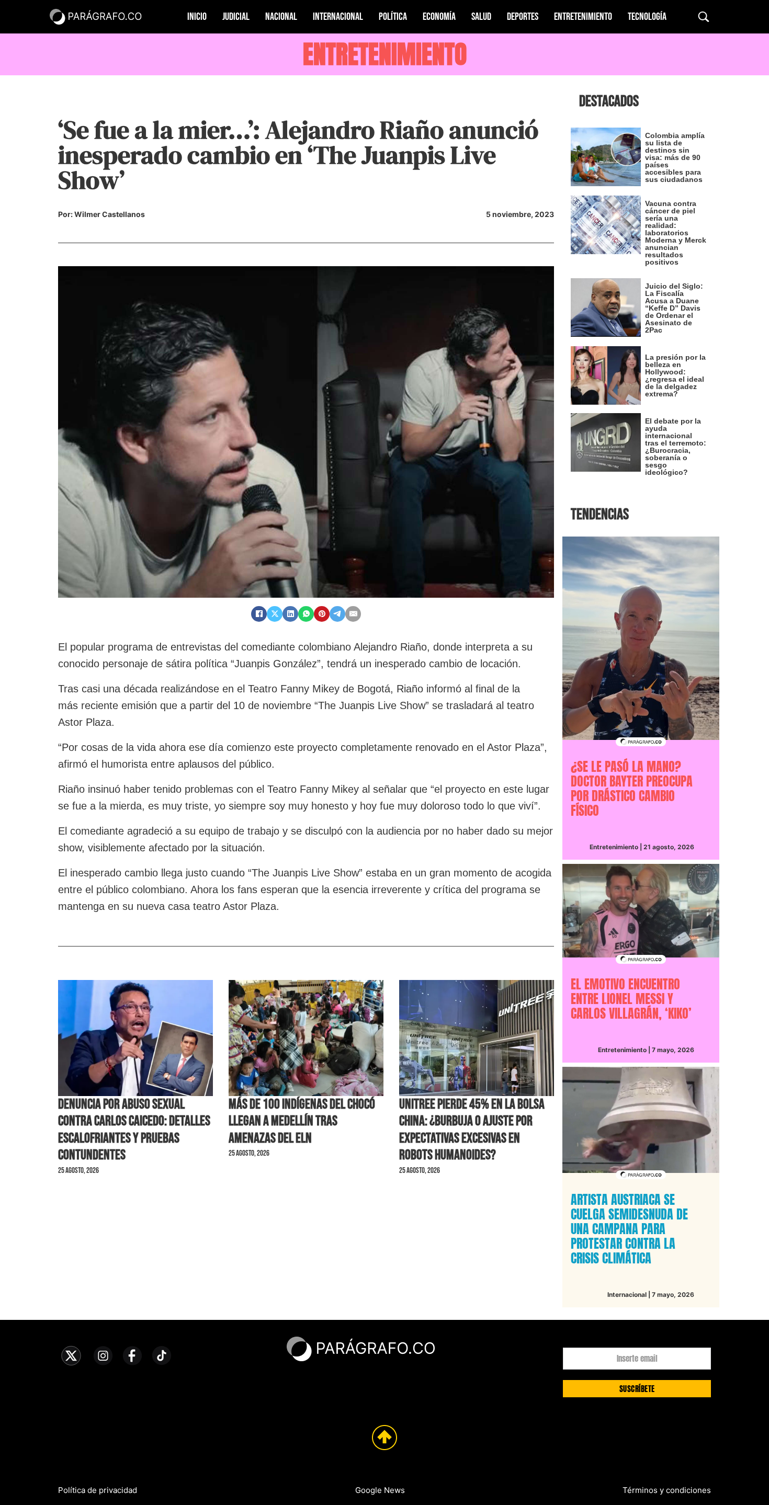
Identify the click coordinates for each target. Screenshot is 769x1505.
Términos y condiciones (667, 1490)
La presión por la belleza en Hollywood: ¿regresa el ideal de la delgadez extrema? (675, 375)
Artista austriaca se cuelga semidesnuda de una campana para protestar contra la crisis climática (629, 1229)
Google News (380, 1490)
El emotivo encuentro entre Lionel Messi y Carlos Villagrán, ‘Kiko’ (631, 999)
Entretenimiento (583, 16)
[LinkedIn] (290, 614)
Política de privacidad (97, 1490)
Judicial (236, 16)
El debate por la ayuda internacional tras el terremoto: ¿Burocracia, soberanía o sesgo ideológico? (675, 446)
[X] (274, 614)
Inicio (197, 16)
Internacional (338, 16)
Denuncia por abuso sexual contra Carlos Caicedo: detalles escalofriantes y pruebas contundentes (134, 1130)
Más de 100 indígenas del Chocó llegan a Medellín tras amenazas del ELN (302, 1121)
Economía (439, 16)
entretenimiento (385, 54)
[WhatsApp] (306, 614)
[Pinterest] (322, 614)
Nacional (281, 16)
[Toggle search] (703, 16)
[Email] (353, 614)
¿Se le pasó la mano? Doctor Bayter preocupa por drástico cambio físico (632, 788)
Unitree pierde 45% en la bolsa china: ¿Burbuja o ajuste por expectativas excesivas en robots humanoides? (472, 1130)
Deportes (522, 16)
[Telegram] (337, 614)
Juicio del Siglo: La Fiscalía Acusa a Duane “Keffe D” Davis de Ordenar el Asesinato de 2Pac (674, 308)
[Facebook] (259, 614)
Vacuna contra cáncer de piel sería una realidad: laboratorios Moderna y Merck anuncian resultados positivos (675, 232)
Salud (481, 16)
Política (393, 16)
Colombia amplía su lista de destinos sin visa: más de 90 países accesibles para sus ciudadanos (675, 157)
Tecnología (647, 16)
